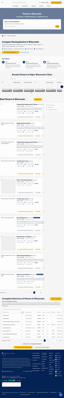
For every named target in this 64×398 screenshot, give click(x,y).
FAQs (50, 364)
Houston (43, 363)
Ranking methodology (25, 394)
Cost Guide (34, 360)
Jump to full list (38, 99)
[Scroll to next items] (61, 86)
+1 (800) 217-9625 (44, 2)
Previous (30, 292)
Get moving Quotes (36, 357)
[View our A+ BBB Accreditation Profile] (11, 384)
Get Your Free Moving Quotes (10, 52)
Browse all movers (25, 52)
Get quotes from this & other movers (26, 116)
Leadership (51, 369)
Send (57, 26)
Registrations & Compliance (42, 392)
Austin (43, 370)
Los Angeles (44, 359)
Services (50, 373)
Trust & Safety (52, 360)
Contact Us (51, 362)
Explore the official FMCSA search (23, 347)
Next (41, 292)
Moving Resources (36, 355)
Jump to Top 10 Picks (56, 298)
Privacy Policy (23, 392)
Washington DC (45, 368)
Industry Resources (36, 368)
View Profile (38, 116)
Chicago (43, 361)
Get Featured (35, 366)
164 (57, 340)
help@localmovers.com (8, 371)
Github (59, 392)
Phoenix (43, 365)
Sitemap (50, 371)
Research (51, 366)
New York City (44, 356)
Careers (50, 357)
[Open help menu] (60, 394)
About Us (51, 355)
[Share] (43, 117)
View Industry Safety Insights (42, 347)
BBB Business (53, 392)
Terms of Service (31, 392)
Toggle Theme (3, 397)
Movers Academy (35, 370)
